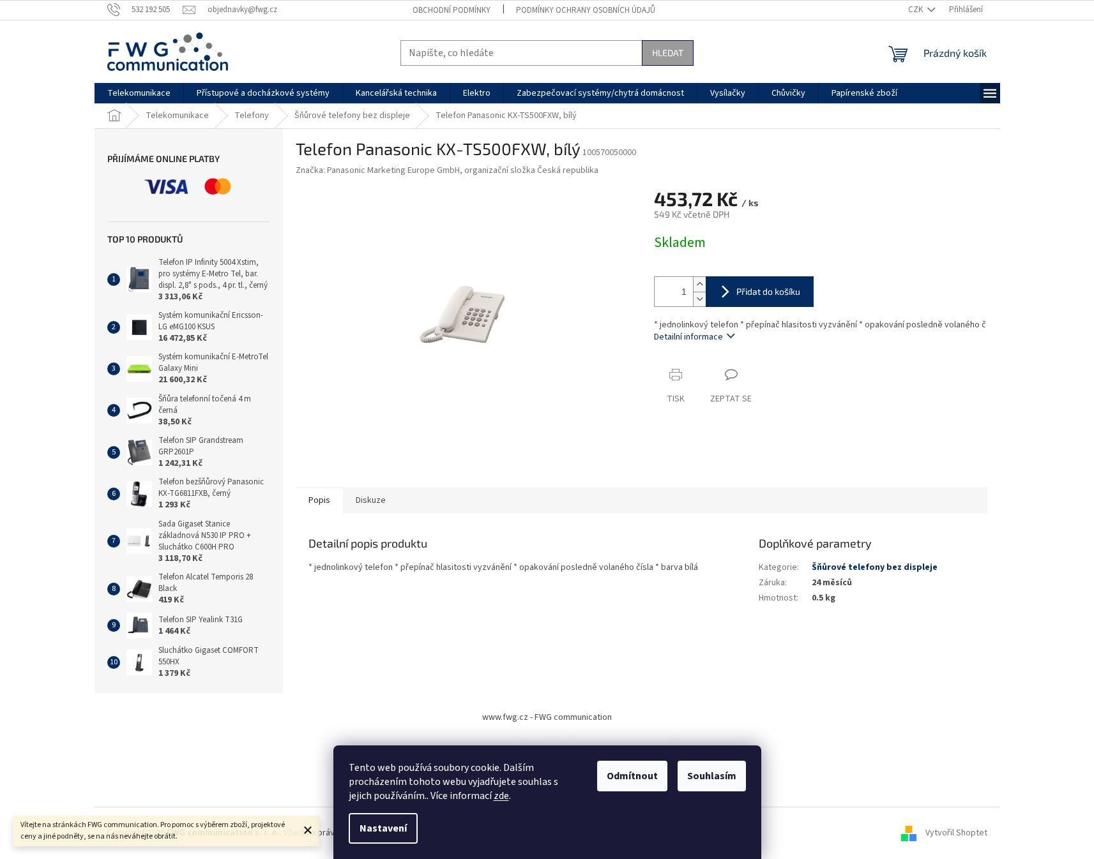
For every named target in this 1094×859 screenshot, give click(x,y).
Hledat (667, 52)
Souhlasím (711, 776)
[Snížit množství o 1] (699, 299)
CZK (916, 9)
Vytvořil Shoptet (956, 832)
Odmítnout (632, 776)
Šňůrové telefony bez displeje (875, 567)
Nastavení (383, 828)
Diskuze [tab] (371, 500)
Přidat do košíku (768, 291)
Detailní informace (688, 337)
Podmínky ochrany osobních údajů (585, 10)
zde (501, 796)
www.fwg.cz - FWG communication (547, 717)
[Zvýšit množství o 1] (699, 284)
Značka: (447, 170)
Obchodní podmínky (451, 10)
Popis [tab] (319, 500)
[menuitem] (139, 93)
